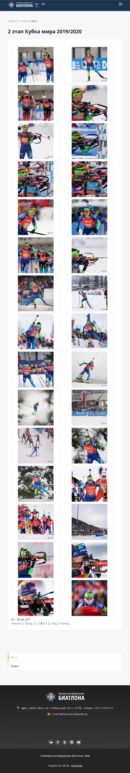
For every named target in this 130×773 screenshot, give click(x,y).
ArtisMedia (76, 765)
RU (36, 4)
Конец (65, 623)
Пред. (29, 623)
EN (43, 4)
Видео (15, 666)
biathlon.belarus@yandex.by (73, 714)
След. (53, 623)
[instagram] (71, 742)
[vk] (50, 742)
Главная (12, 21)
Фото (14, 657)
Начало (16, 623)
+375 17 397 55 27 (103, 708)
